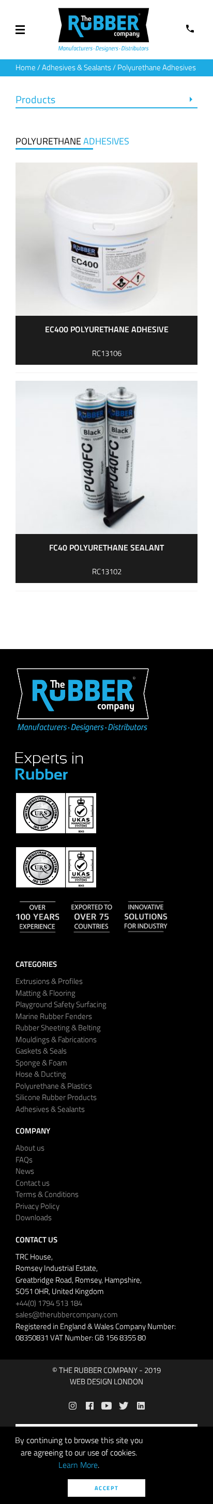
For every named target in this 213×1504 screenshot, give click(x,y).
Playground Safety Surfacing (61, 1004)
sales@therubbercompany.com (67, 1314)
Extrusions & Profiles (49, 981)
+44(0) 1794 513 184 (49, 1303)
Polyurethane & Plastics (54, 1086)
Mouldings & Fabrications (56, 1039)
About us (30, 1148)
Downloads (34, 1217)
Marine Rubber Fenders (54, 1016)
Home (26, 67)
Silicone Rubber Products (56, 1097)
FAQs (24, 1160)
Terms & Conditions (47, 1194)
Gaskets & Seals (41, 1051)
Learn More (78, 1465)
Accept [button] (107, 1488)
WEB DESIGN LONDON (106, 1381)
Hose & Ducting (41, 1074)
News (25, 1171)
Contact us (33, 1183)
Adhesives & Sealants (76, 67)
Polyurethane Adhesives (156, 67)
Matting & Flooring (45, 993)
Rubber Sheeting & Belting (58, 1027)
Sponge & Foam (41, 1063)
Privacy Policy (37, 1206)
